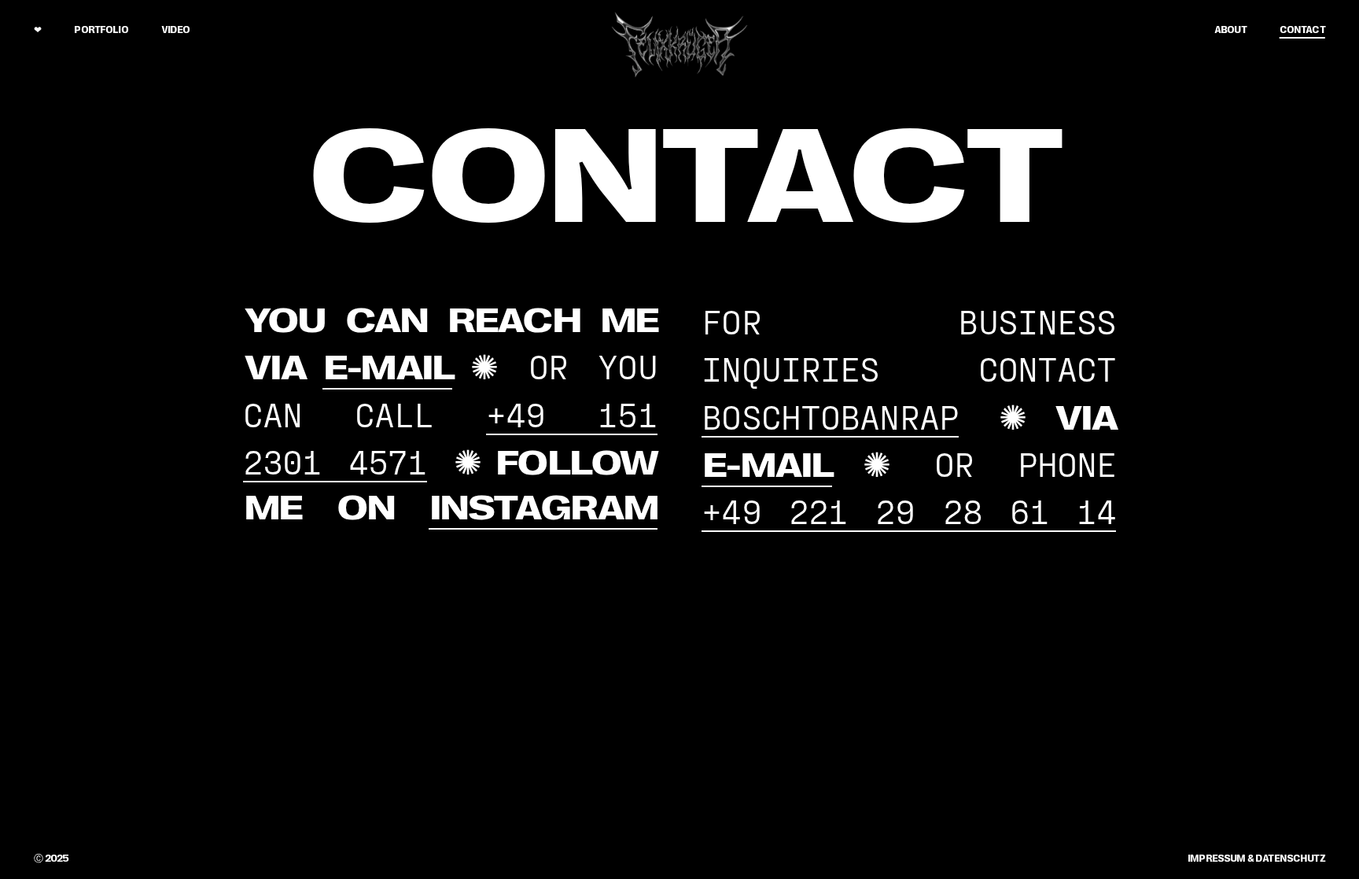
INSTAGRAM (543, 508)
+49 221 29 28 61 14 (909, 510)
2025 (51, 858)
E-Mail (387, 368)
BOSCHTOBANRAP (830, 416)
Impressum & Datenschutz (1256, 858)
